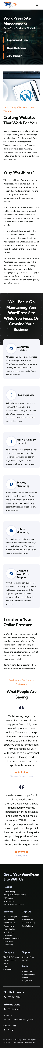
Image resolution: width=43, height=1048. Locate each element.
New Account (27, 920)
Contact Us (7, 969)
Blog (5, 966)
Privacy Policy (29, 1042)
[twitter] (8, 1030)
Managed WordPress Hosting (14, 895)
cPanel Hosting (9, 891)
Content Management (12, 938)
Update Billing (27, 926)
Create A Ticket (28, 957)
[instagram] (12, 1030)
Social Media (8, 941)
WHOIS (25, 960)
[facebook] (4, 1030)
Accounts (26, 916)
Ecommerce (8, 945)
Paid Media (7, 935)
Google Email (27, 981)
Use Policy (17, 1042)
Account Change (28, 923)
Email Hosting (8, 901)
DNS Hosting (8, 898)
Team (5, 963)
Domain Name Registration (13, 904)
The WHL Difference (11, 957)
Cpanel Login (27, 971)
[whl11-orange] (9, 2)
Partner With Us (9, 960)
